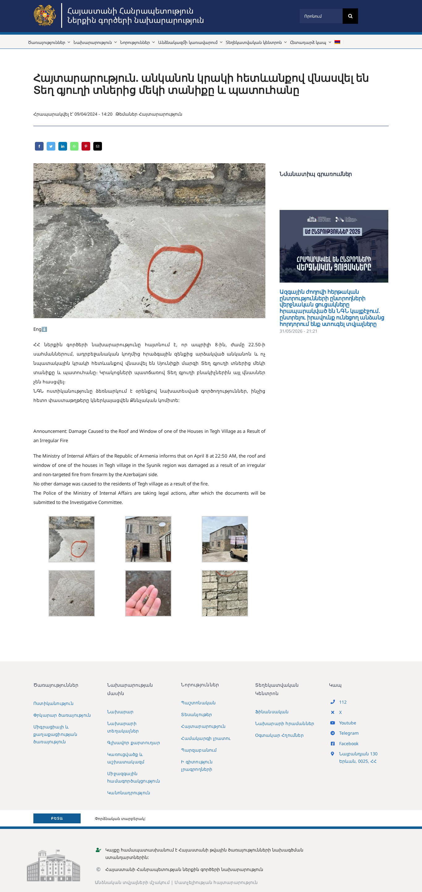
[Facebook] (39, 146)
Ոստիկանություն (53, 703)
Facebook (348, 743)
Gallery (343, 246)
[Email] (97, 146)
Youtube (347, 723)
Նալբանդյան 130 (358, 754)
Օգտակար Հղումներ (279, 735)
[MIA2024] (45, 5)
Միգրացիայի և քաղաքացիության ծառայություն (55, 734)
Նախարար (120, 712)
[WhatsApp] (74, 146)
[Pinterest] (86, 146)
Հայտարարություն (160, 114)
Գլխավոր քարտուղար (133, 742)
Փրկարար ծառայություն (62, 715)
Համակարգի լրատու (205, 738)
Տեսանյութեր (196, 714)
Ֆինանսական (272, 712)
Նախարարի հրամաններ (284, 723)
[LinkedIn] (63, 146)
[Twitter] (51, 146)
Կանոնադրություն (128, 793)
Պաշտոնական (198, 703)
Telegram (349, 733)
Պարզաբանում (199, 750)
